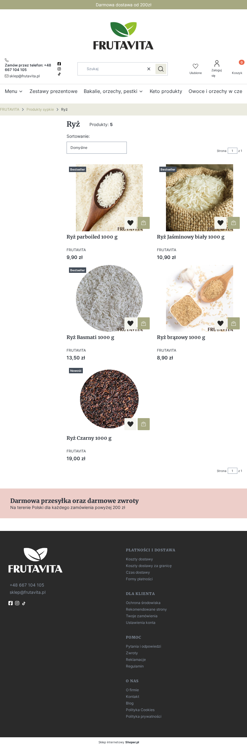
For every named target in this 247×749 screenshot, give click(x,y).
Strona (222, 151)
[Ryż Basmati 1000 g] (109, 298)
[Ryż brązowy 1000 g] (199, 298)
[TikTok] (60, 74)
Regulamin (135, 666)
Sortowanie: (78, 136)
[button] (160, 69)
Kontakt (132, 696)
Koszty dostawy (139, 559)
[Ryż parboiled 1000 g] (109, 197)
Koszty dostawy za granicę (149, 565)
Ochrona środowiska (143, 602)
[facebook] (60, 64)
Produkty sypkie (40, 109)
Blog (129, 703)
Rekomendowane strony (146, 609)
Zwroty (132, 653)
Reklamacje (136, 659)
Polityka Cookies (140, 709)
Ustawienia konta (140, 622)
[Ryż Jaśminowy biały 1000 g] (199, 197)
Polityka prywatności (143, 716)
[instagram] (60, 69)
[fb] (11, 603)
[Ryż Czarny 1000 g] (109, 399)
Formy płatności (139, 579)
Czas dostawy (138, 572)
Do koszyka (144, 223)
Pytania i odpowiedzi (143, 646)
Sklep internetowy (118, 742)
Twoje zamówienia (142, 616)
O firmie (132, 690)
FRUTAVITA (9, 109)
